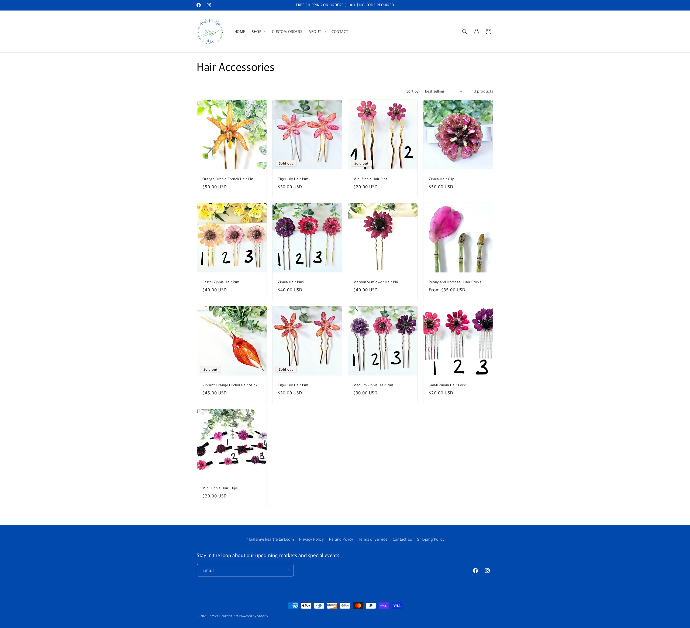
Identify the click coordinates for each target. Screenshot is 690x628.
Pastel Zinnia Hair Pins (221, 282)
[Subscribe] (288, 570)
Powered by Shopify (253, 615)
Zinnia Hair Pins (291, 282)
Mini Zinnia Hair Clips (220, 488)
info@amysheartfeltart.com (270, 539)
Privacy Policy (311, 539)
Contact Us (402, 539)
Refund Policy (341, 539)
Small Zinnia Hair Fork (447, 385)
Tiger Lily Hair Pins (293, 179)
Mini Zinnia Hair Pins (370, 179)
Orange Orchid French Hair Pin (227, 179)
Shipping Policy (430, 539)
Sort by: (413, 91)
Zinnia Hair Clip (441, 179)
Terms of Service (373, 539)
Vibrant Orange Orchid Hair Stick (229, 385)
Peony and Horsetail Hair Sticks (455, 282)
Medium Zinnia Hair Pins (373, 385)
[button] (259, 31)
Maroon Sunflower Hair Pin (375, 282)
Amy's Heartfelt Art (224, 615)
